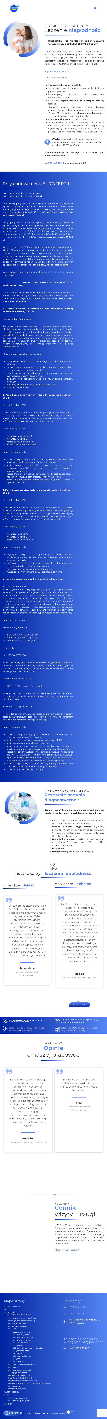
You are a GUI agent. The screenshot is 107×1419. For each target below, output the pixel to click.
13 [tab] (66, 1194)
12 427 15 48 (77, 1313)
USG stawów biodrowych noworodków (28, 1348)
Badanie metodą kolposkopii (19, 1370)
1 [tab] (13, 1020)
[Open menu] (96, 7)
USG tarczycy (18, 1353)
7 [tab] (30, 1020)
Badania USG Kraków (21, 1332)
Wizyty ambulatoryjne (17, 1398)
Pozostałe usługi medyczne (19, 1401)
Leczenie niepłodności (17, 1323)
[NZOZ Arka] (14, 7)
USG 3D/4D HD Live (21, 1343)
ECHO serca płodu (20, 1345)
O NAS (7, 1309)
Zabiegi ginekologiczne (17, 1373)
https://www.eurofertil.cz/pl (57, 71)
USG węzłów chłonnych (22, 1356)
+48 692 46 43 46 (54, 163)
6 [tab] (27, 1020)
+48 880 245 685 (79, 1348)
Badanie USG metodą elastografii (21, 1365)
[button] (79, 1004)
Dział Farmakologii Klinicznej (20, 1378)
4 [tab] (21, 1020)
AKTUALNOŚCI (10, 1312)
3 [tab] (19, 1020)
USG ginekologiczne (21, 1335)
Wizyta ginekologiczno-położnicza (22, 1318)
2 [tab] (16, 1020)
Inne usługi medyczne (17, 1389)
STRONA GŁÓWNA (12, 1307)
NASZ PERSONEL (11, 1392)
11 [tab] (41, 1020)
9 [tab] (35, 1020)
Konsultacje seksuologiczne (19, 1326)
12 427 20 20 (77, 1307)
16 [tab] (74, 1194)
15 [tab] (71, 1194)
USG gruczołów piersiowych (24, 1337)
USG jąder (16, 1359)
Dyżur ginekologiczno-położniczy (21, 1321)
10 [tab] (38, 1020)
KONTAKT (8, 1404)
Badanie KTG (13, 1367)
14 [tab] (68, 1194)
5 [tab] (24, 1020)
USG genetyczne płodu (22, 1340)
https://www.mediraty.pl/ (67, 1250)
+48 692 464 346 (69, 1282)
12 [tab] (63, 1194)
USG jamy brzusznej (21, 1351)
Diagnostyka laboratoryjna (19, 1375)
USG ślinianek (18, 1361)
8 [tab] (33, 1020)
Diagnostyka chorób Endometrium (22, 1381)
